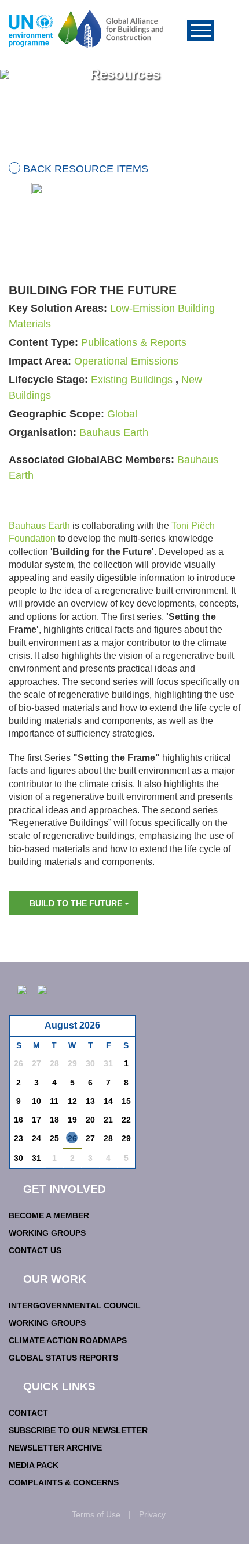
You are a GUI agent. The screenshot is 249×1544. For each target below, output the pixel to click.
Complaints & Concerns (64, 1482)
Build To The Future (77, 903)
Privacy (152, 1514)
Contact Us (35, 1250)
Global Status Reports (63, 1357)
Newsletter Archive (55, 1447)
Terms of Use (96, 1514)
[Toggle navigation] (200, 30)
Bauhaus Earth (113, 432)
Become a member (49, 1215)
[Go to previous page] (24, 1029)
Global (122, 414)
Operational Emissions (126, 361)
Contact (28, 1412)
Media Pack (33, 1465)
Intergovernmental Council (75, 1305)
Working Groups (47, 1233)
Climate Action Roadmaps (68, 1340)
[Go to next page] (123, 1029)
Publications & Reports (133, 342)
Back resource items (85, 169)
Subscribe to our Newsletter (78, 1430)
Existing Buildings (132, 379)
